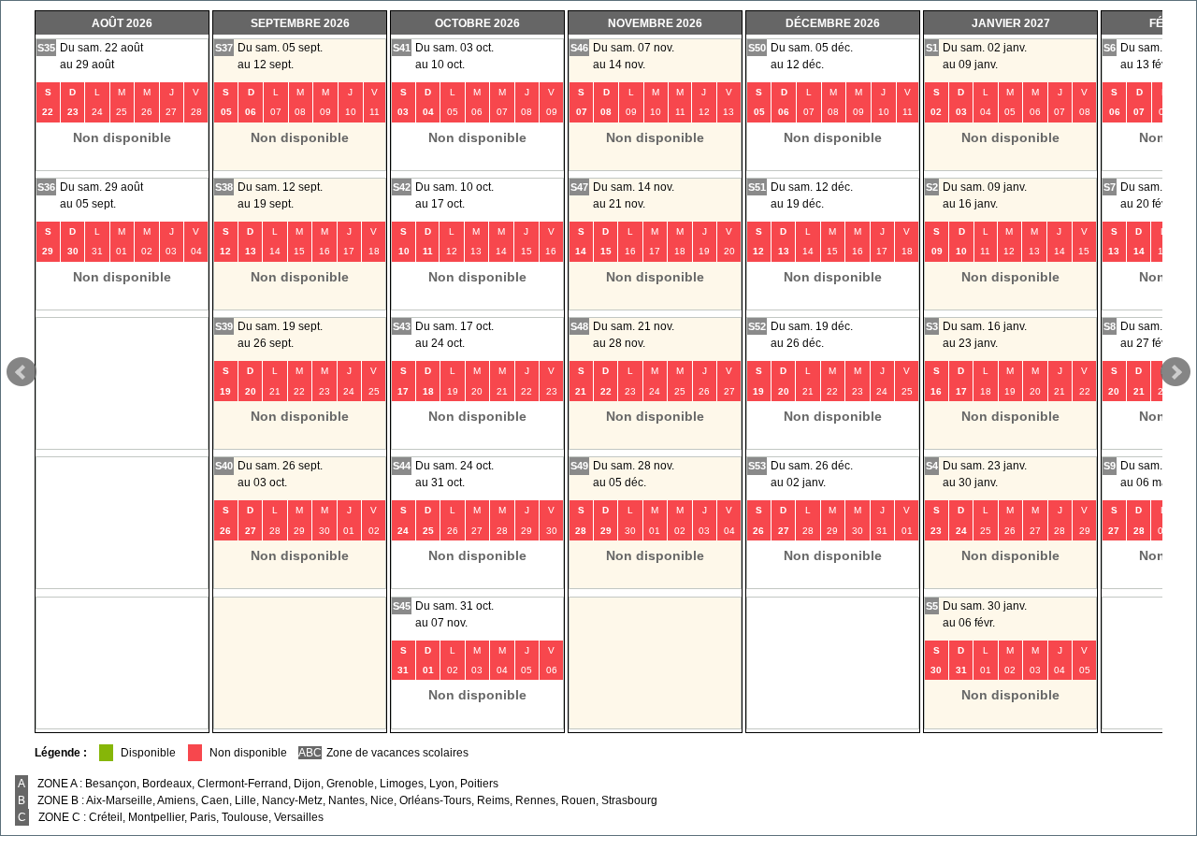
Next (1175, 372)
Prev (21, 372)
